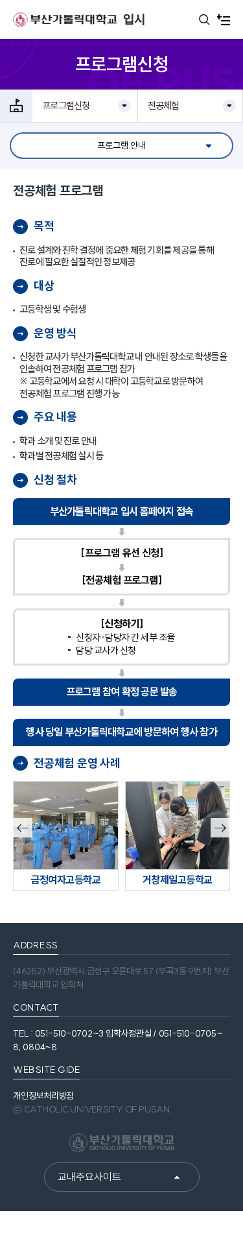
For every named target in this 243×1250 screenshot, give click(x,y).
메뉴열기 (223, 19)
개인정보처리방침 (43, 1095)
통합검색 (204, 19)
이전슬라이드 (22, 829)
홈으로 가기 (16, 106)
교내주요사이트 (89, 1176)
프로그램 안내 (121, 145)
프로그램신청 (66, 105)
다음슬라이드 (220, 829)
